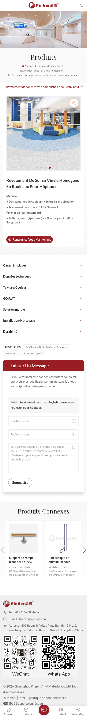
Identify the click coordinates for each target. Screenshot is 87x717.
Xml (22, 698)
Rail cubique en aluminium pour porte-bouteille (59, 560)
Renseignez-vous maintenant (32, 239)
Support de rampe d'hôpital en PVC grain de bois (21, 560)
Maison (29, 65)
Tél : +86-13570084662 (24, 612)
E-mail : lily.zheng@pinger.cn (27, 619)
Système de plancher (49, 65)
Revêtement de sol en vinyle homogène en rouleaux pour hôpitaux (42, 88)
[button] (37, 168)
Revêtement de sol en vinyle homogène (41, 70)
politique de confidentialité (47, 698)
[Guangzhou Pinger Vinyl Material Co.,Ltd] (43, 5)
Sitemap (9, 698)
